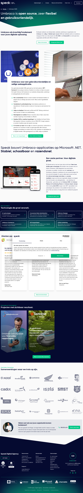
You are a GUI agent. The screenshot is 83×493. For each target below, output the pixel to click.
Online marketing (63, 222)
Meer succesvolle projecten (41, 356)
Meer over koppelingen (19, 136)
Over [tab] (61, 240)
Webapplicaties (53, 464)
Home (4, 9)
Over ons (67, 3)
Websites (52, 461)
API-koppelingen (34, 222)
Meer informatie (42, 42)
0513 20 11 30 (25, 471)
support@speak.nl (26, 469)
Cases (47, 3)
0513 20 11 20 (64, 427)
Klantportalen (53, 458)
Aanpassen (40, 255)
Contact (78, 3)
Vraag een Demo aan (56, 42)
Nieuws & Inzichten (57, 3)
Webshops (52, 459)
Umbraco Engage (63, 213)
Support (52, 469)
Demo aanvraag (74, 427)
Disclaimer (39, 490)
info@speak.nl (25, 459)
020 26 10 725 (39, 462)
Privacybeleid (46, 490)
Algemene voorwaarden (30, 490)
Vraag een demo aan (53, 196)
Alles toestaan (60, 255)
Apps (51, 463)
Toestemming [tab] (22, 241)
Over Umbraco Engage (36, 136)
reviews (77, 463)
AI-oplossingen (6, 213)
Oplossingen (37, 3)
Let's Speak (4, 458)
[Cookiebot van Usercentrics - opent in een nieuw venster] (63, 236)
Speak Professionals (55, 467)
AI (29, 126)
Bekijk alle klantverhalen (41, 295)
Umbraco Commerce (8, 222)
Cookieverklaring (54, 490)
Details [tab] (41, 240)
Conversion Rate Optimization (38, 213)
